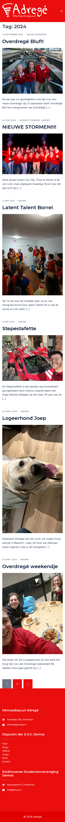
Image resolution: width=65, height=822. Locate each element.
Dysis (5, 758)
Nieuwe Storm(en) (30, 120)
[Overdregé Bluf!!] (32, 70)
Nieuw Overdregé (37, 34)
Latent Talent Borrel (27, 207)
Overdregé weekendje (30, 566)
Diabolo (6, 750)
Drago (5, 747)
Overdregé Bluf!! (23, 41)
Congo (5, 754)
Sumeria (6, 761)
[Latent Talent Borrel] (32, 254)
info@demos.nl (14, 790)
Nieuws (46, 120)
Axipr (4, 743)
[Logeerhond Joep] (32, 478)
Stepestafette (19, 328)
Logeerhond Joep (24, 418)
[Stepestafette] (32, 357)
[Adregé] (25, 10)
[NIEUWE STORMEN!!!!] (32, 153)
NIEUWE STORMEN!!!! (29, 127)
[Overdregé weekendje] (32, 613)
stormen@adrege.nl (16, 724)
